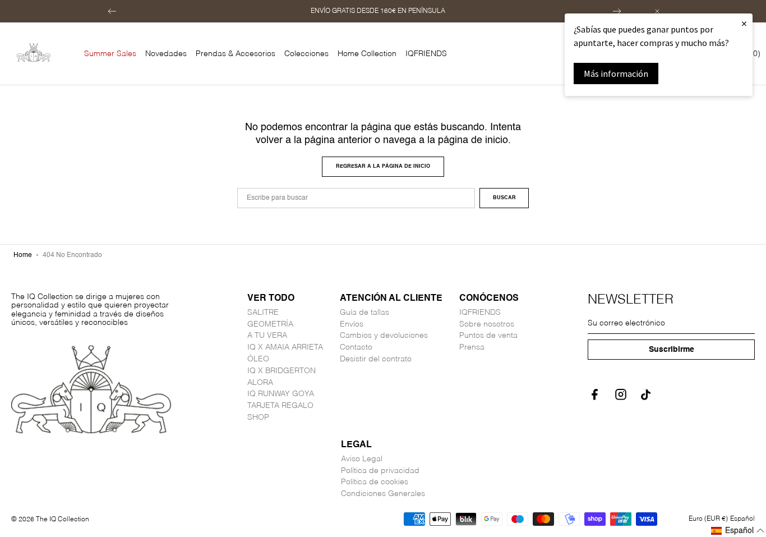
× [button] (744, 23)
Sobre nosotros (486, 324)
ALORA (260, 383)
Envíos (351, 324)
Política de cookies (374, 482)
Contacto (356, 347)
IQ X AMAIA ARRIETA (285, 347)
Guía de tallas (364, 312)
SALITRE (263, 312)
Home (22, 255)
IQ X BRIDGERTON (281, 371)
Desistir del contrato (376, 359)
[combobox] (356, 198)
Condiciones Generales (383, 494)
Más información (616, 73)
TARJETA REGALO (280, 406)
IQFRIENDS (480, 312)
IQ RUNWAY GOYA (280, 394)
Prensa (471, 347)
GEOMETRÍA (270, 324)
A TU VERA (267, 335)
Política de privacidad (380, 471)
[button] (112, 11)
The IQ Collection (62, 519)
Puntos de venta (488, 335)
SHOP (258, 417)
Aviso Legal (361, 459)
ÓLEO (258, 359)
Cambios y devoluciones (384, 335)
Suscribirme (671, 350)
